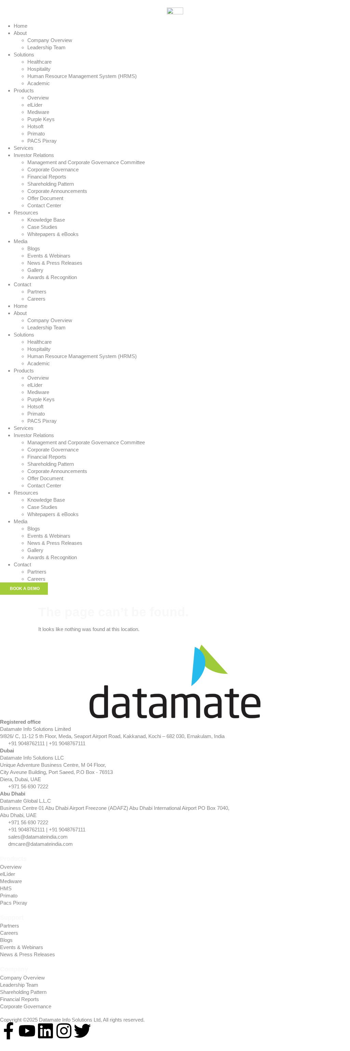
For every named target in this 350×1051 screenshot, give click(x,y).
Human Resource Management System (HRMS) (82, 76)
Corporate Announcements (57, 191)
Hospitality (39, 69)
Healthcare (39, 62)
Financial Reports (46, 177)
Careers (36, 299)
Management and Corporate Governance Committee (86, 162)
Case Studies (42, 227)
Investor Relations (34, 155)
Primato (36, 133)
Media (20, 241)
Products (24, 90)
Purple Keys (41, 119)
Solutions (24, 54)
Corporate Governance (53, 169)
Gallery (35, 270)
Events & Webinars (48, 256)
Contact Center (44, 205)
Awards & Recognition (52, 277)
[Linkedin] (45, 1030)
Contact (22, 284)
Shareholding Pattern (50, 184)
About (20, 33)
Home (20, 26)
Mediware (38, 112)
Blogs (33, 248)
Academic (38, 83)
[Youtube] (27, 1030)
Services (23, 148)
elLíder (34, 105)
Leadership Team (46, 47)
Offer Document (45, 198)
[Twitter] (82, 1030)
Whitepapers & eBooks (53, 234)
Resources (26, 212)
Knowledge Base (46, 220)
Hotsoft (35, 126)
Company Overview (49, 40)
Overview (38, 98)
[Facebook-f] (8, 1030)
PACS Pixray (42, 141)
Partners (36, 291)
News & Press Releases (54, 263)
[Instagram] (63, 1030)
